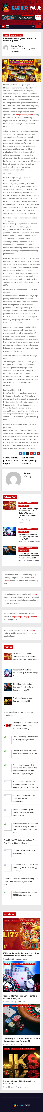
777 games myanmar (25, 114)
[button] (33, 26)
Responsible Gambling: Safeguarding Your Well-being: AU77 (28, 537)
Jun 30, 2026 (10, 1087)
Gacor (34, 594)
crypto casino (29, 630)
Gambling (13, 35)
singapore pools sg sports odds (24, 616)
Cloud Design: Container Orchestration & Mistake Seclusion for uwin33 (28, 555)
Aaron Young (18, 46)
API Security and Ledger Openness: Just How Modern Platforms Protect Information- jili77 (28, 513)
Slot (20, 35)
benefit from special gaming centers (29, 460)
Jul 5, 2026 (22, 560)
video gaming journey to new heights (10, 460)
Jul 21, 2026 (22, 541)
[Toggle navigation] (7, 27)
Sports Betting (24, 505)
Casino (6, 35)
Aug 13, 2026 (23, 520)
